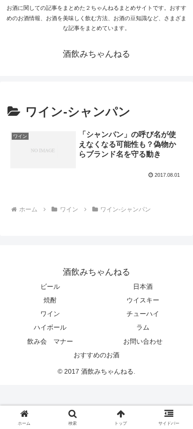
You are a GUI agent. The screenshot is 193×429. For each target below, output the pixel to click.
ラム (142, 327)
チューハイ (142, 313)
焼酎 (50, 300)
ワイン (50, 313)
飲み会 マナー (50, 341)
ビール (50, 286)
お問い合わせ (143, 341)
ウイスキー (142, 300)
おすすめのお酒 (96, 355)
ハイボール (50, 327)
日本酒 (143, 286)
